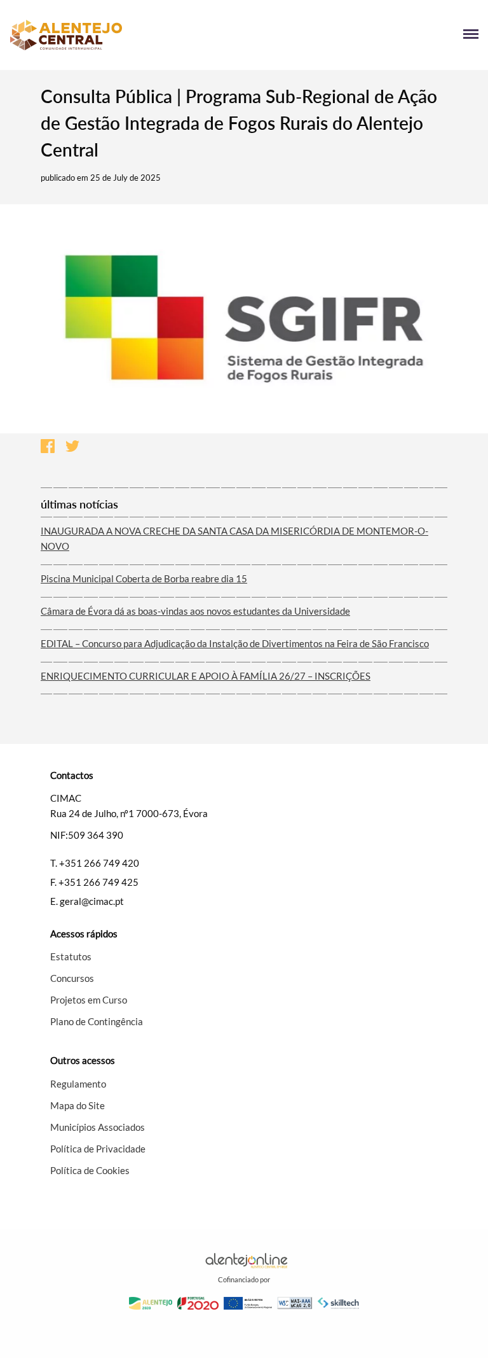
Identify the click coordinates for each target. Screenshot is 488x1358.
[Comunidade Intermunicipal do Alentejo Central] (127, 35)
